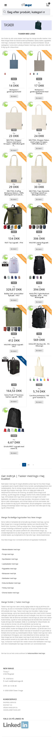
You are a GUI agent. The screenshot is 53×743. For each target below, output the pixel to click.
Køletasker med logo (9, 578)
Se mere (13, 96)
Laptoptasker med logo (10, 564)
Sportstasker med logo (10, 559)
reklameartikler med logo (36, 653)
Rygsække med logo (9, 568)
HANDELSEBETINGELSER (11, 710)
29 (28, 464)
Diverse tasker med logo (10, 592)
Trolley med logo (8, 588)
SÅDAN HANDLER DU (10, 707)
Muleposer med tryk (9, 573)
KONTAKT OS (7, 705)
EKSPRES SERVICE (9, 702)
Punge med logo (8, 554)
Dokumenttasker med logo (11, 583)
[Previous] (33, 465)
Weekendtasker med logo (11, 549)
